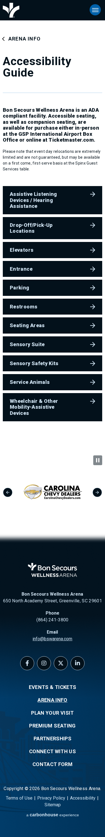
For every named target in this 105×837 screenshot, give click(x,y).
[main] (52, 227)
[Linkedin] (78, 663)
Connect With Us (52, 751)
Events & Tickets (52, 687)
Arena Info (24, 39)
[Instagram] (44, 663)
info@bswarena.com (52, 638)
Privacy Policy (51, 798)
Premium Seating (52, 726)
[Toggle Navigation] (95, 9)
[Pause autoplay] (97, 460)
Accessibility (82, 798)
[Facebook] (27, 663)
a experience (52, 814)
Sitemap (53, 804)
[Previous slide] (8, 492)
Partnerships (52, 738)
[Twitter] (61, 663)
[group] (52, 492)
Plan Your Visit (52, 713)
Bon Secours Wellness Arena (11, 10)
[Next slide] (97, 492)
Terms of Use (19, 798)
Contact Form (52, 764)
